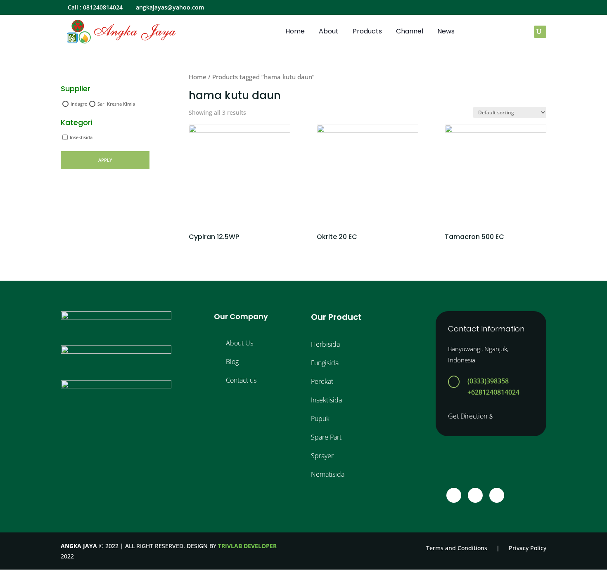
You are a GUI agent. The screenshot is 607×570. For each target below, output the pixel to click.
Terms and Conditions (456, 548)
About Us (239, 343)
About (329, 32)
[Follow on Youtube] (496, 495)
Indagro (79, 104)
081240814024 (103, 7)
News (446, 32)
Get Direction (467, 416)
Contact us (241, 380)
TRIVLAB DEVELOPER (247, 546)
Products (367, 32)
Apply (105, 160)
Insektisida (81, 137)
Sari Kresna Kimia (116, 104)
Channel (409, 32)
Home (295, 32)
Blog (232, 361)
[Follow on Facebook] (453, 495)
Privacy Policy (527, 548)
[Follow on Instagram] (475, 495)
